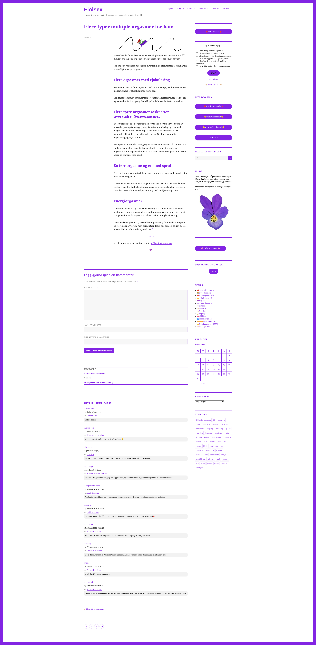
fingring (210, 429)
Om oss (225, 9)
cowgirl (215, 424)
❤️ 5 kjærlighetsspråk (205, 295)
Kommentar (91, 288)
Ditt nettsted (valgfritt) (97, 337)
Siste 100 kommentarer (95, 609)
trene (216, 463)
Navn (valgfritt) (92, 325)
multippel (214, 446)
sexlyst (223, 455)
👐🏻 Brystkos (201, 306)
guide (228, 429)
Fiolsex (93, 9)
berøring (221, 420)
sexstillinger (201, 459)
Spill (214, 9)
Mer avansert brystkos (96, 435)
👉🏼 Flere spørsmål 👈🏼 (213, 85)
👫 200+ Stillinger (204, 293)
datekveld (225, 424)
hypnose (208, 433)
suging (225, 459)
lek (225, 442)
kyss (219, 442)
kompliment (217, 437)
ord (222, 446)
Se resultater (213, 79)
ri (213, 450)
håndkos (218, 433)
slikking (211, 459)
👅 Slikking (201, 316)
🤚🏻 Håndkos (202, 308)
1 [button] (152, 229)
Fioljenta (87, 37)
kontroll (228, 437)
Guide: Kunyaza (93, 493)
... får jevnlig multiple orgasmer (211, 51)
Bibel (198, 424)
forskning (219, 429)
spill (218, 459)
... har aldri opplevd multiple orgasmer (213, 59)
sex (206, 455)
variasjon (199, 468)
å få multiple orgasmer (161, 243)
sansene (199, 455)
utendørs (224, 463)
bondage (206, 424)
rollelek (219, 450)
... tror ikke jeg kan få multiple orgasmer (214, 66)
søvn (203, 463)
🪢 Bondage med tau (205, 327)
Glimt (190, 9)
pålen (208, 450)
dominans (200, 429)
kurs (205, 442)
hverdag (199, 433)
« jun (202, 383)
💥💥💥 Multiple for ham (207, 321)
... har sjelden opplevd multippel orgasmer (215, 56)
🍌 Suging (201, 314)
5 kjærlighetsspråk (203, 420)
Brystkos (90, 454)
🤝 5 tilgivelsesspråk (205, 298)
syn (197, 463)
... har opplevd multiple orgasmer (212, 53)
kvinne (212, 442)
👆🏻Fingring (201, 311)
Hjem (170, 9)
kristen (198, 442)
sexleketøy (214, 455)
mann (198, 446)
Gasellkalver (92, 416)
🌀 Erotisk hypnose (204, 319)
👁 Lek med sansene (205, 303)
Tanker (202, 9)
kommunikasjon (202, 437)
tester (209, 463)
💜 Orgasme (201, 301)
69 (214, 420)
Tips (179, 9)
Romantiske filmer (94, 532)
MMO (205, 446)
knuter (226, 433)
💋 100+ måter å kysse (205, 290)
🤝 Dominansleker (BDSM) (207, 324)
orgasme (199, 450)
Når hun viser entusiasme (97, 474)
